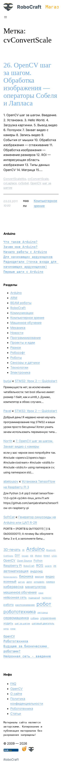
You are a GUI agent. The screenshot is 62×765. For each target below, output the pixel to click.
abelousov (10, 481)
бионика (26, 576)
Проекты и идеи (22, 342)
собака (34, 618)
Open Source (24, 560)
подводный (34, 597)
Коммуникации (21, 313)
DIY (17, 555)
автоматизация (15, 571)
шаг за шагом (22, 623)
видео (50, 576)
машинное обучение (20, 592)
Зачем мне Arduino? (20, 247)
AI (23, 550)
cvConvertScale (38, 178)
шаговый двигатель (43, 623)
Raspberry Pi (12, 565)
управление (48, 618)
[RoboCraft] (31, 750)
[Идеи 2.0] (24, 750)
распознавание (25, 604)
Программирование (25, 338)
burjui (7, 381)
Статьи (15, 713)
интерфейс (39, 582)
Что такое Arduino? (20, 242)
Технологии (19, 367)
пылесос (46, 597)
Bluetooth (51, 550)
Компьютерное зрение (27, 317)
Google (25, 556)
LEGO (54, 556)
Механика (17, 328)
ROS (39, 565)
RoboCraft (29, 7)
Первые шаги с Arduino (23, 271)
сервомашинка (16, 618)
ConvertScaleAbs (14, 178)
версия (39, 576)
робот (44, 604)
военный (9, 581)
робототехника (19, 611)
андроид (36, 571)
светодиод (42, 612)
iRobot (38, 555)
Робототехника (15, 641)
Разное (15, 347)
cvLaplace (10, 183)
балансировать (10, 577)
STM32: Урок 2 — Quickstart (36, 381)
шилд (6, 628)
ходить (8, 623)
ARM (13, 298)
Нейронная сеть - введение (27, 656)
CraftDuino (8, 556)
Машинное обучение (26, 322)
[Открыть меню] (5, 17)
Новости (16, 333)
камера (50, 581)
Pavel (7, 411)
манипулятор (35, 587)
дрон (29, 581)
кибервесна (13, 587)
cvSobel (23, 183)
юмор (13, 629)
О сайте (16, 694)
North (7, 441)
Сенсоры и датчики (25, 362)
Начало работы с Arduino (25, 252)
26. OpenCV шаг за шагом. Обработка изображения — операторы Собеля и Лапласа (30, 84)
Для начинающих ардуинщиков (28, 257)
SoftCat (9, 517)
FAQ (13, 683)
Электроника (20, 372)
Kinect (47, 555)
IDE (31, 556)
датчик (21, 582)
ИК (54, 566)
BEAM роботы (21, 303)
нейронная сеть (15, 597)
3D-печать (11, 550)
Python (38, 560)
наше (40, 593)
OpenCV (35, 183)
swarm (48, 566)
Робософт (17, 352)
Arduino (16, 293)
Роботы (16, 357)
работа (8, 604)
